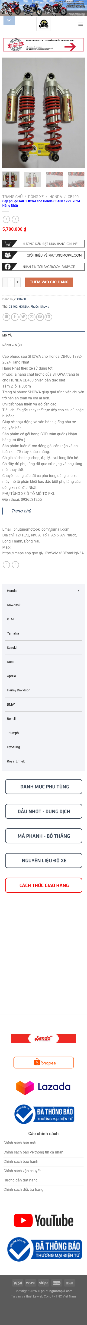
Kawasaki (14, 605)
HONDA (24, 306)
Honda (55, 197)
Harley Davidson (18, 690)
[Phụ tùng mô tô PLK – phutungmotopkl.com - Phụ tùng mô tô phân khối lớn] (43, 24)
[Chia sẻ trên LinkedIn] (48, 317)
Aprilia (11, 676)
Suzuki (11, 647)
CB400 (73, 197)
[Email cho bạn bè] (31, 317)
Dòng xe (36, 197)
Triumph (13, 733)
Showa (44, 306)
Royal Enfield (16, 761)
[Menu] (81, 24)
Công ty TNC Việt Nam (60, 1296)
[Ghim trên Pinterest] (40, 317)
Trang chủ (12, 197)
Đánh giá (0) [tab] (12, 345)
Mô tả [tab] (7, 335)
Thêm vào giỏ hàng (49, 282)
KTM (10, 619)
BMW (11, 704)
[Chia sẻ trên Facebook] (15, 317)
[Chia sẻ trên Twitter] (23, 317)
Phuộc (34, 306)
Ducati (11, 662)
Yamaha (13, 633)
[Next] (77, 113)
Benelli (11, 719)
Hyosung (13, 747)
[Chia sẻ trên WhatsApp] (6, 317)
